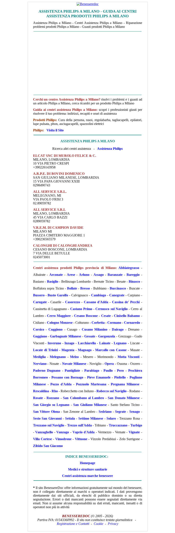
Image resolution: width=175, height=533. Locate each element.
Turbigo (136, 425)
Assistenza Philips (110, 148)
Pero (120, 370)
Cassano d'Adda (96, 302)
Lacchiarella (87, 343)
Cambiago (98, 295)
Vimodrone (63, 439)
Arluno (84, 274)
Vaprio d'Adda (84, 432)
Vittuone (81, 439)
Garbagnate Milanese (65, 336)
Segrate (120, 411)
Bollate (72, 288)
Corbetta (98, 322)
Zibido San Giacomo (48, 446)
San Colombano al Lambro (83, 398)
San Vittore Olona (46, 411)
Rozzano (53, 398)
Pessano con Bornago (67, 377)
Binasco (134, 281)
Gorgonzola (106, 336)
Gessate (89, 336)
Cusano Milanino (95, 329)
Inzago (69, 343)
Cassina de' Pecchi (126, 302)
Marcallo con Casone (111, 350)
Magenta (67, 350)
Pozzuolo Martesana (91, 384)
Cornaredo (132, 322)
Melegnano (58, 357)
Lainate (104, 343)
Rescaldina (41, 391)
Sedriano (105, 411)
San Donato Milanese (124, 398)
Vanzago (62, 432)
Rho (55, 391)
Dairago (118, 329)
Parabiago (91, 370)
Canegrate (116, 295)
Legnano (120, 343)
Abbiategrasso (128, 268)
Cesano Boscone (86, 316)
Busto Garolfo (58, 295)
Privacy (113, 524)
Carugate (40, 302)
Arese (71, 274)
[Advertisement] (87, 63)
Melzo (74, 357)
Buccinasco (118, 288)
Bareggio (133, 274)
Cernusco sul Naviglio (111, 309)
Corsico (38, 329)
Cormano (114, 322)
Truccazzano (118, 425)
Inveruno (54, 343)
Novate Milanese (74, 363)
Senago (134, 411)
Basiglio (52, 281)
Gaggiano (40, 336)
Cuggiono (55, 329)
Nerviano (40, 363)
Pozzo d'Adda (60, 384)
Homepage (87, 463)
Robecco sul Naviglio (111, 391)
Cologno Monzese (60, 322)
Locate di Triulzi (45, 350)
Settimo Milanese (90, 418)
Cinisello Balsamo (127, 316)
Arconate (56, 274)
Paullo (108, 370)
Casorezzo (72, 302)
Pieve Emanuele (99, 377)
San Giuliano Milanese (90, 405)
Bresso (85, 288)
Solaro (111, 418)
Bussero (39, 295)
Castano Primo (81, 309)
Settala (70, 418)
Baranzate (115, 274)
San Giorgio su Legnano (51, 405)
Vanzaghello (44, 432)
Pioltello (120, 377)
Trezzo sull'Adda (79, 425)
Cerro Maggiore (59, 316)
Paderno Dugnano (47, 370)
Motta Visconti (128, 357)
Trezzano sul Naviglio (48, 425)
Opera (109, 363)
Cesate (106, 316)
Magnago (85, 350)
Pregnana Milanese (125, 384)
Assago (98, 274)
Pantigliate (72, 370)
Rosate (38, 398)
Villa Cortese (42, 439)
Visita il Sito (55, 130)
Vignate (134, 432)
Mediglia (39, 357)
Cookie (98, 524)
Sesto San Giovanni (47, 418)
